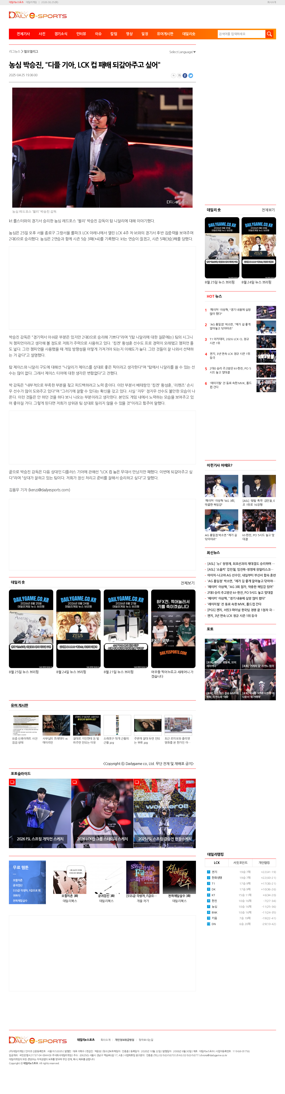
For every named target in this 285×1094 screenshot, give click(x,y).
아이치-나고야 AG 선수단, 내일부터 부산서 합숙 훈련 (241, 575)
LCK (217, 862)
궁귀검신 (17, 885)
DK (212, 889)
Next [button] (191, 813)
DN (211, 924)
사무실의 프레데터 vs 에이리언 (55, 740)
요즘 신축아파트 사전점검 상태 (24, 740)
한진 (212, 900)
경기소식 (60, 34)
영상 (129, 34)
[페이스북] (185, 75)
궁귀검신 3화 (106, 895)
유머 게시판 (19, 705)
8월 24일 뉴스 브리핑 (71, 672)
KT (211, 895)
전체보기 (188, 583)
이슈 (98, 34)
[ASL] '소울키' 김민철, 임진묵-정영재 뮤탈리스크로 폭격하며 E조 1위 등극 (241, 569)
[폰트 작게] (173, 75)
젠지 (212, 872)
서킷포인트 (240, 862)
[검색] (269, 34)
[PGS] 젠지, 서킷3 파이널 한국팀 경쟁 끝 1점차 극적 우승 (241, 610)
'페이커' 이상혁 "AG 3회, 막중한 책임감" (220, 502)
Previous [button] (13, 813)
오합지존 (17, 880)
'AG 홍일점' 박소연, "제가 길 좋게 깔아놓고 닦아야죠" (230, 326)
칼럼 (113, 34)
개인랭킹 (264, 862)
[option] (40, 813)
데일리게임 (31, 2)
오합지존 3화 (69, 895)
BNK (212, 912)
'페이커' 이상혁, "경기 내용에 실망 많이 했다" (230, 311)
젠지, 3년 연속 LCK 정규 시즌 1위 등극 (230, 355)
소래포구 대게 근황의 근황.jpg (116, 740)
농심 (212, 906)
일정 (144, 34)
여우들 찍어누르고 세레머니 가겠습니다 (172, 674)
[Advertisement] (67, 287)
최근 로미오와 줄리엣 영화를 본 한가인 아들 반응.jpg (178, 741)
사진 (42, 34)
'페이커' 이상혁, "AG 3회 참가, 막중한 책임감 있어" (240, 586)
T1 (211, 883)
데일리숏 (188, 34)
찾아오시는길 (146, 1040)
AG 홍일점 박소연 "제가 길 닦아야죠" (221, 537)
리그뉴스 (14, 51)
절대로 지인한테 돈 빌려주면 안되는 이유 (86, 740)
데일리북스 (70, 901)
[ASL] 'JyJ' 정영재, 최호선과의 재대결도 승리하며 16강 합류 (241, 563)
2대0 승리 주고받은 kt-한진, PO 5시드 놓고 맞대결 (230, 370)
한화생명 (215, 877)
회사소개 (271, 2)
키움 (212, 918)
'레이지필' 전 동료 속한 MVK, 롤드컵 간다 (231, 385)
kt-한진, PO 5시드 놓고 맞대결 (258, 537)
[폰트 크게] (179, 75)
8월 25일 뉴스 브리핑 (24, 672)
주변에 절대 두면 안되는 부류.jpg (147, 740)
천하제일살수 (20, 900)
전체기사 (23, 34)
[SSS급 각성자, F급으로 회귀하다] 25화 (142, 895)
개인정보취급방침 (124, 1040)
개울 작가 (143, 901)
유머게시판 (165, 34)
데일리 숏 (18, 582)
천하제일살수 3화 (179, 895)
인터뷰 (81, 34)
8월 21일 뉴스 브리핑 (119, 672)
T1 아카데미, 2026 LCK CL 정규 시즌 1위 (229, 341)
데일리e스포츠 (16, 2)
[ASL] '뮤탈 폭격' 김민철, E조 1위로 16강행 (258, 502)
